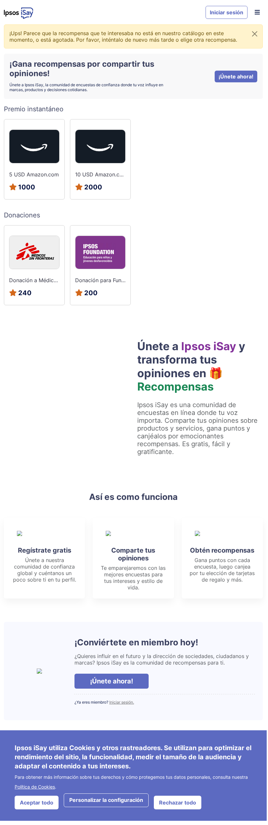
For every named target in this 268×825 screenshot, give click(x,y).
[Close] (254, 34)
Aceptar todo (36, 802)
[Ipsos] (102, 13)
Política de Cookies (35, 787)
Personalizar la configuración (106, 800)
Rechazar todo (177, 802)
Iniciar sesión (226, 12)
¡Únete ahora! (236, 76)
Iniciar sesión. (121, 702)
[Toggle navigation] (257, 12)
